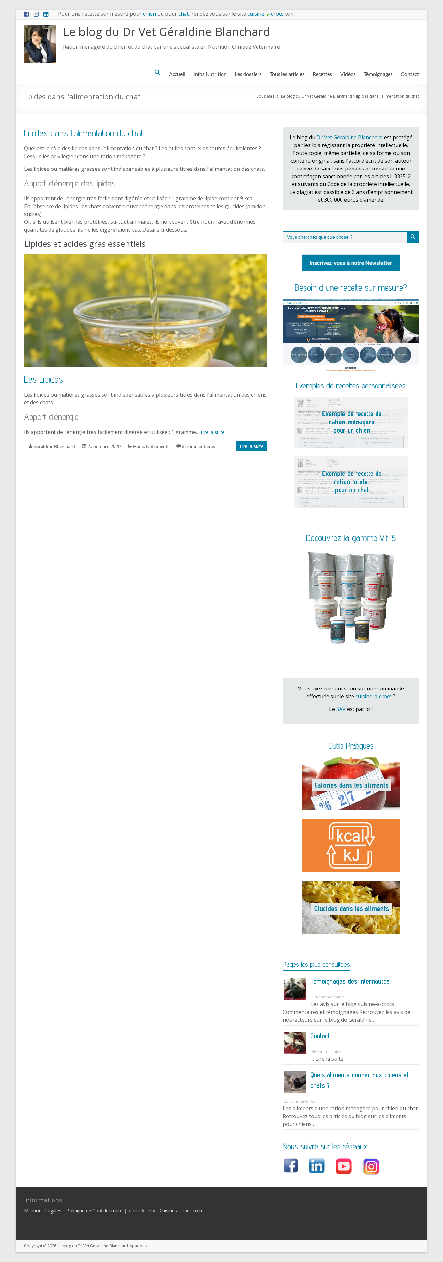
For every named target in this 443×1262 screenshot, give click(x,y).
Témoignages (378, 74)
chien (149, 13)
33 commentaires (299, 1101)
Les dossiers (248, 74)
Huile (138, 446)
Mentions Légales (42, 1210)
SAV (341, 709)
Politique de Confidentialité (94, 1210)
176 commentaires (328, 996)
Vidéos (348, 74)
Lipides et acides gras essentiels (85, 243)
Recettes (322, 74)
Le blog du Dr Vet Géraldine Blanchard (166, 32)
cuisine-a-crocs (373, 696)
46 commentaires (327, 1051)
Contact (410, 74)
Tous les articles (287, 74)
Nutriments (157, 446)
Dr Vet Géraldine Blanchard (350, 137)
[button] (157, 72)
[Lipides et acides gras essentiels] (145, 256)
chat (183, 13)
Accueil (177, 74)
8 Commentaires (198, 446)
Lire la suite (213, 432)
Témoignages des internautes (350, 981)
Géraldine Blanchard (54, 446)
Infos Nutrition (210, 74)
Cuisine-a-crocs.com (181, 1210)
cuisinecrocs (270, 13)
